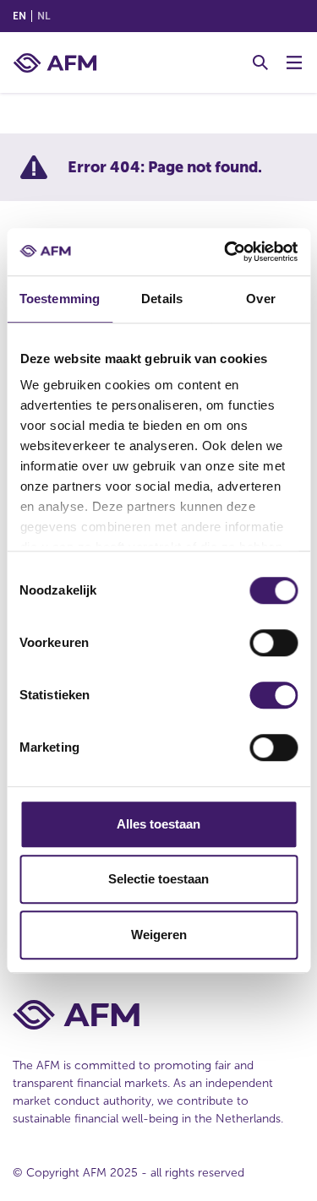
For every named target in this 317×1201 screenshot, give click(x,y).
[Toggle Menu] (294, 62)
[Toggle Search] (260, 62)
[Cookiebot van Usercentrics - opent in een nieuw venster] (226, 252)
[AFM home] (55, 63)
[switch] (273, 642)
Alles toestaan (158, 824)
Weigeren (159, 934)
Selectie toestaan (158, 879)
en (19, 16)
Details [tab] (162, 298)
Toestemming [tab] (59, 298)
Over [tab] (260, 298)
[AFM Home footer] (158, 1015)
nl (43, 16)
